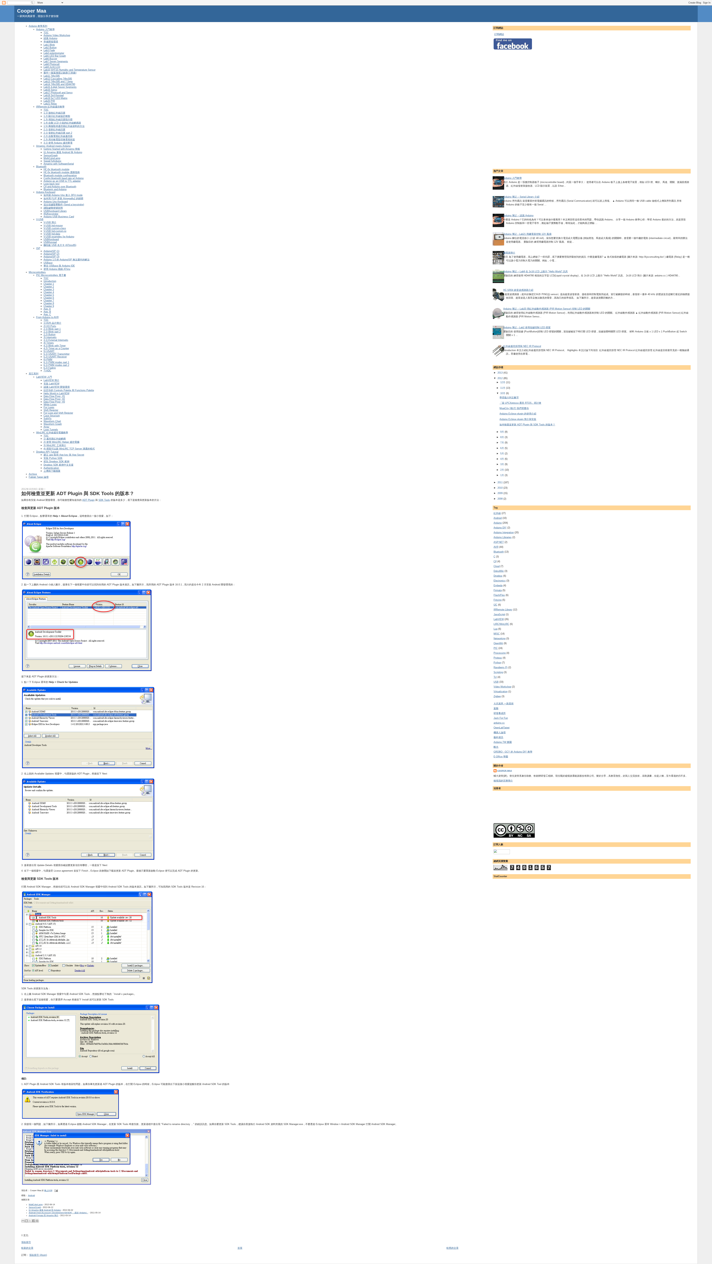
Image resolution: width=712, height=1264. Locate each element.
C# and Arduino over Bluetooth (60, 186)
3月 (502, 464)
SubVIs (48, 418)
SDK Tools (104, 500)
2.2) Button (49, 334)
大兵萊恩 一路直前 (504, 703)
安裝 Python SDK (53, 458)
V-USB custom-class (55, 228)
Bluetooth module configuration (60, 175)
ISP (38, 248)
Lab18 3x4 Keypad (54, 95)
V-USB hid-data (52, 233)
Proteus (498, 657)
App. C (47, 314)
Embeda (498, 585)
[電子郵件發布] (56, 1190)
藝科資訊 (498, 737)
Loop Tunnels (51, 429)
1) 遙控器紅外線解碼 (55, 438)
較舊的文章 (452, 1248)
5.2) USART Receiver (55, 356)
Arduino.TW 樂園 (503, 742)
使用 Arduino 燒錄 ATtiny (57, 269)
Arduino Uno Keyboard (56, 201)
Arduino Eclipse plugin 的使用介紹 (518, 413)
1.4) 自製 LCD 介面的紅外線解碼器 (62, 122)
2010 (500, 487)
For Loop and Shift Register (58, 413)
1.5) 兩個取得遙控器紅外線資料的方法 (64, 126)
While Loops (50, 404)
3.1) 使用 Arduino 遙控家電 (58, 142)
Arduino (498, 522)
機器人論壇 (500, 732)
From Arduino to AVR (47, 317)
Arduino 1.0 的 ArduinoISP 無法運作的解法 (67, 259)
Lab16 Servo (50, 89)
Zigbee (497, 696)
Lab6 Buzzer (50, 58)
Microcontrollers (37, 272)
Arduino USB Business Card (59, 216)
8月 (502, 437)
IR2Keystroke (51, 213)
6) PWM (48, 359)
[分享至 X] (30, 1221)
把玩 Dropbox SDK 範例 (56, 461)
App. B (47, 311)
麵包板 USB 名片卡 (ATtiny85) (60, 245)
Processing (500, 653)
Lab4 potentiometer (54, 53)
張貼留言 (26, 1242)
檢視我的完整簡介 (503, 780)
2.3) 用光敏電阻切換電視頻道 (59, 139)
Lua (495, 628)
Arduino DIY (500, 527)
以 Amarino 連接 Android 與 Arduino (63, 152)
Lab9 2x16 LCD (52, 67)
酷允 (496, 747)
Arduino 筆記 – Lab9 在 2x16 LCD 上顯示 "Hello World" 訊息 (535, 271)
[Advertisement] (508, 108)
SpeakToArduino (52, 161)
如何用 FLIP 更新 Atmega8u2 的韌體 (63, 198)
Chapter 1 (49, 283)
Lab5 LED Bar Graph (55, 55)
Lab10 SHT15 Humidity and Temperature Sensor (69, 69)
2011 (500, 482)
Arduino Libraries (503, 537)
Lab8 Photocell (52, 64)
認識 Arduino (50, 38)
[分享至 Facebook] (33, 1221)
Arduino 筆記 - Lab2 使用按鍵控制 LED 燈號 (527, 327)
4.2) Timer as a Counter (56, 348)
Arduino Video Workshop (57, 35)
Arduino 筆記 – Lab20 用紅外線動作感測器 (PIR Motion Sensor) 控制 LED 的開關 (546, 308)
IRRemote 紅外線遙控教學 (50, 106)
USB (496, 681)
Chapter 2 (49, 286)
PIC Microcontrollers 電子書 (51, 275)
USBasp (48, 262)
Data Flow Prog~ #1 (54, 396)
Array (46, 426)
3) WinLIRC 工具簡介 (55, 445)
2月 (502, 469)
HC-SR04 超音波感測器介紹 (518, 290)
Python (497, 662)
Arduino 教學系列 (38, 26)
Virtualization (500, 691)
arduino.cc (499, 722)
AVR (496, 547)
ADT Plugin (88, 500)
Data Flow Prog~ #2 (54, 399)
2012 (500, 378)
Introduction (50, 281)
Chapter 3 (49, 289)
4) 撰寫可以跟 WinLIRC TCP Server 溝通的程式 (69, 448)
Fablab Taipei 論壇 (39, 477)
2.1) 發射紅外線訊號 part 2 (58, 132)
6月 (502, 448)
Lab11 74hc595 (52, 76)
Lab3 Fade (49, 50)
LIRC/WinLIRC (501, 624)
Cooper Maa (31, 11)
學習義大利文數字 (509, 397)
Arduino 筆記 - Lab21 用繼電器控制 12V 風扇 (527, 234)
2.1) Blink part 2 (52, 331)
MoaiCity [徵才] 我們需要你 (514, 408)
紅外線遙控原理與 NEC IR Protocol (522, 346)
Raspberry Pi (500, 667)
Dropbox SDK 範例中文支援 (58, 464)
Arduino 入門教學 (45, 29)
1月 (502, 475)
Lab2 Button (50, 47)
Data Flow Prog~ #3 (54, 401)
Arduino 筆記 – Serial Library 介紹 (521, 196)
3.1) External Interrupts (56, 340)
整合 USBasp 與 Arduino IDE (59, 265)
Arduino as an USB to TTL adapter (62, 181)
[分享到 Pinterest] (37, 1221)
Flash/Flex (499, 595)
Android (31, 1195)
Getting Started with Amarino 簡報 (62, 149)
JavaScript (499, 614)
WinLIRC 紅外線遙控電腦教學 (52, 432)
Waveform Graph (53, 424)
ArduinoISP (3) (51, 256)
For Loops (49, 407)
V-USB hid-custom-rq (55, 231)
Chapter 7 (49, 300)
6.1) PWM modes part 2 (56, 365)
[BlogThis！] (26, 1221)
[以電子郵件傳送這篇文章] (23, 1221)
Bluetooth (41, 166)
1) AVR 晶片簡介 (52, 323)
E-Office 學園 (501, 756)
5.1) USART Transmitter (57, 354)
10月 (503, 393)
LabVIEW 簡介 (51, 380)
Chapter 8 (49, 303)
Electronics (500, 580)
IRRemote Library (503, 609)
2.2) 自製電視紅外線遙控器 (58, 136)
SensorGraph (51, 155)
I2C (495, 604)
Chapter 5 (49, 295)
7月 (502, 442)
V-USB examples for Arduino (59, 236)
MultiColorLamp (52, 158)
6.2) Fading (50, 367)
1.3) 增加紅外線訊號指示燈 (58, 119)
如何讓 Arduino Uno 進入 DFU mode (63, 195)
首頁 (240, 1248)
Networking (499, 638)
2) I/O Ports (50, 326)
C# (495, 561)
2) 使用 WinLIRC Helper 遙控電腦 (61, 442)
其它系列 (33, 373)
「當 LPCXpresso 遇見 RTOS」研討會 (520, 402)
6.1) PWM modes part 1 (56, 362)
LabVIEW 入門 (44, 377)
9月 (502, 431)
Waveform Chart (52, 421)
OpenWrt (498, 643)
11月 (503, 387)
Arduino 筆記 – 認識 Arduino (518, 215)
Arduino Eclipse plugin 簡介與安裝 (518, 419)
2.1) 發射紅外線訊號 (54, 129)
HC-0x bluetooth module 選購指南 (62, 172)
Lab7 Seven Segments (56, 61)
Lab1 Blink (49, 44)
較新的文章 (27, 1248)
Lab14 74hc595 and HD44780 (59, 84)
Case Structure (52, 415)
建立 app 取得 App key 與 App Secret (64, 454)
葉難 (496, 708)
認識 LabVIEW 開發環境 (57, 387)
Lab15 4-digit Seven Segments (60, 87)
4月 (502, 458)
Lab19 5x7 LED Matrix (55, 98)
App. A (47, 309)
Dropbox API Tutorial (47, 451)
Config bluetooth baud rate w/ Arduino (64, 178)
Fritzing (498, 600)
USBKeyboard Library (55, 211)
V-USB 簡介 (50, 222)
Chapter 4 (49, 292)
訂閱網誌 (499, 34)
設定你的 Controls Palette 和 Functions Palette (69, 390)
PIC (496, 648)
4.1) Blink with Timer (55, 345)
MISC (497, 633)
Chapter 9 (49, 306)
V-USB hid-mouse (53, 225)
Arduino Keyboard (45, 192)
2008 (500, 498)
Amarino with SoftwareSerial (59, 163)
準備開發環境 (51, 41)
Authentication (51, 468)
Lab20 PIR (49, 101)
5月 (502, 453)
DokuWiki (499, 571)
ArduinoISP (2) (51, 253)
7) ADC (47, 370)
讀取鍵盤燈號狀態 (53, 207)
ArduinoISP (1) (51, 251)
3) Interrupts (50, 337)
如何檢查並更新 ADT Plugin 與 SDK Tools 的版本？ (77, 493)
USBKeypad (50, 242)
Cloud (497, 566)
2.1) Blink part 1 (52, 329)
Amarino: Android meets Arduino (53, 146)
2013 (500, 372)
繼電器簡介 (509, 252)
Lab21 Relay (50, 103)
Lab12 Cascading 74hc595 (58, 78)
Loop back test (52, 183)
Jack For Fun (501, 718)
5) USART (49, 351)
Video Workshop (502, 686)
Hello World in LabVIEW (56, 393)
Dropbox (498, 575)
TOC (46, 32)
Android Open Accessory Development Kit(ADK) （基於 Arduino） (58, 1213)
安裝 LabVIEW (51, 383)
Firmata (498, 590)
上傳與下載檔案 (52, 471)
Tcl (495, 677)
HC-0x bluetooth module (56, 169)
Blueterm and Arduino (55, 189)
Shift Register (51, 410)
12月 (503, 382)
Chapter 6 (49, 297)
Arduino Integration (504, 532)
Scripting (498, 672)
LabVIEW (499, 619)
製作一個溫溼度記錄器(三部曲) (60, 72)
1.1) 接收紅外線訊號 (54, 112)
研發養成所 (500, 713)
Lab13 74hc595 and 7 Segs (58, 81)
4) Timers (49, 342)
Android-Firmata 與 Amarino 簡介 (43, 1215)
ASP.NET (499, 542)
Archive (33, 474)
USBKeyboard (51, 239)
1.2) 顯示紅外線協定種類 (57, 116)
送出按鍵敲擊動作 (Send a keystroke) (64, 204)
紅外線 (497, 513)
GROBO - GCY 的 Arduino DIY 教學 (513, 751)
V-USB (39, 219)
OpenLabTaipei (502, 727)
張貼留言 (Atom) (38, 1255)
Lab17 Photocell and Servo (58, 92)
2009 (500, 493)
